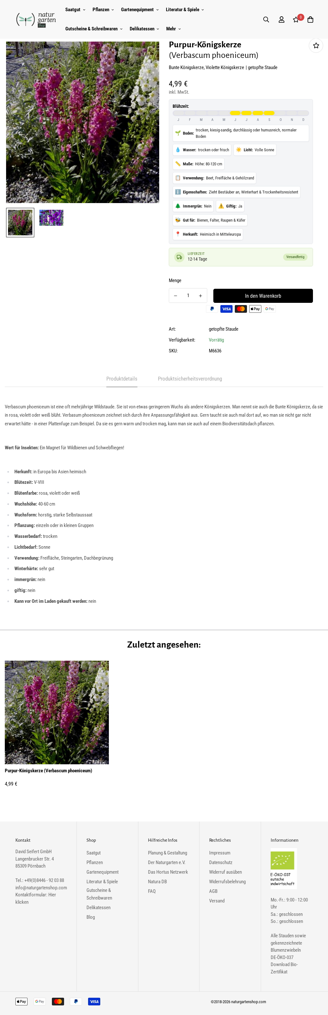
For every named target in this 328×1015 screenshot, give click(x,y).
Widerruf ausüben (225, 872)
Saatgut (72, 9)
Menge (175, 280)
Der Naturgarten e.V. (166, 862)
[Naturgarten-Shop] (36, 19)
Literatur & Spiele (182, 9)
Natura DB (157, 882)
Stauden (286, 936)
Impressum (219, 853)
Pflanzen (101, 9)
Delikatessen (142, 29)
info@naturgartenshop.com (41, 888)
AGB (213, 891)
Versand (217, 901)
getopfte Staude (223, 329)
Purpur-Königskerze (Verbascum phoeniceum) (48, 771)
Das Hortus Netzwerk (168, 872)
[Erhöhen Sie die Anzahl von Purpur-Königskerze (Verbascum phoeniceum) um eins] (200, 295)
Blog (90, 917)
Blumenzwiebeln (286, 950)
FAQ (152, 891)
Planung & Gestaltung (167, 853)
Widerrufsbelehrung (227, 882)
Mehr (171, 29)
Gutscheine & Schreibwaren (91, 29)
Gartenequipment (137, 9)
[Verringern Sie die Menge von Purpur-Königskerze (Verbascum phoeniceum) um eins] (175, 295)
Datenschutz (221, 862)
